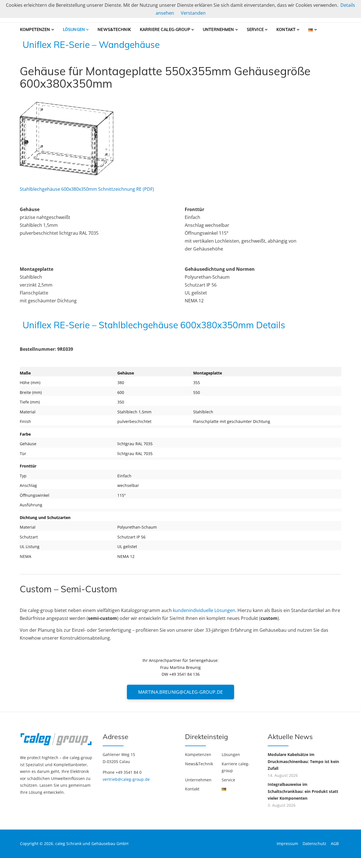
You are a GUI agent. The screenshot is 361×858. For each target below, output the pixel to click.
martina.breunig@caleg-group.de (180, 692)
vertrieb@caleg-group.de (126, 779)
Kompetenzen (35, 29)
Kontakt (286, 29)
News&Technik (114, 29)
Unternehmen (218, 29)
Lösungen (74, 29)
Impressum (287, 843)
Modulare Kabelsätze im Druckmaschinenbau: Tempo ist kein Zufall (303, 761)
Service (255, 29)
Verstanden (193, 13)
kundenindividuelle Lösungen (204, 610)
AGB (335, 843)
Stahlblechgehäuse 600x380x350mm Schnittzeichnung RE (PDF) (87, 189)
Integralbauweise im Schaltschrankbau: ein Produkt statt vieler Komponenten (303, 791)
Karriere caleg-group (165, 29)
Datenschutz (314, 843)
